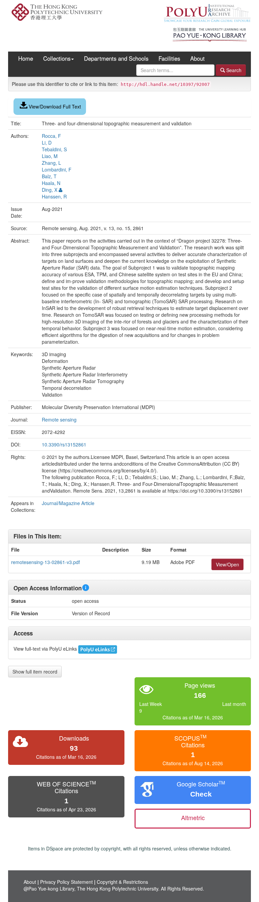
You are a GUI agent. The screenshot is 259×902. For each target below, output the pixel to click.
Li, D (47, 142)
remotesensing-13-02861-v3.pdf (45, 562)
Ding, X (49, 189)
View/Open (227, 564)
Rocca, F (51, 135)
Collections (56, 58)
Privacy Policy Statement (66, 881)
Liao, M (50, 156)
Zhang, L (51, 162)
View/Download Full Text (55, 106)
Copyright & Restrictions (122, 881)
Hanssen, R (54, 196)
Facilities (169, 58)
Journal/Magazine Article (68, 503)
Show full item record (34, 671)
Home (25, 58)
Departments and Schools (116, 58)
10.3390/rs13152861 (64, 444)
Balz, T (49, 176)
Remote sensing (60, 419)
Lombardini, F (56, 169)
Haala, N (51, 183)
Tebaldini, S (54, 149)
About (197, 58)
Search (233, 70)
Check (201, 794)
